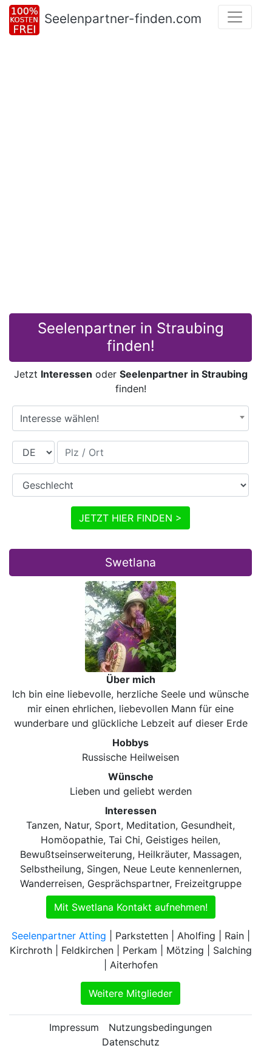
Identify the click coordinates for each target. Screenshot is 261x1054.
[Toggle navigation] (235, 17)
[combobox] (130, 418)
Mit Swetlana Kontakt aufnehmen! (131, 907)
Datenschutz (131, 1042)
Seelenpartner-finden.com (123, 18)
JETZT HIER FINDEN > (130, 518)
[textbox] (130, 418)
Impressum (74, 1027)
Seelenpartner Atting (59, 936)
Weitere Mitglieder (130, 993)
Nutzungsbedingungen (160, 1027)
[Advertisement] (130, 176)
